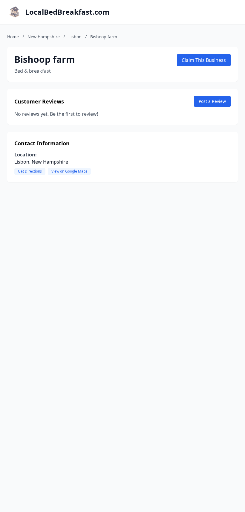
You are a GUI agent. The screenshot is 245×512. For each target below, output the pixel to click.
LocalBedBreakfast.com (67, 12)
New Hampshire (43, 36)
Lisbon (75, 36)
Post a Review (212, 101)
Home (13, 36)
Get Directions (30, 171)
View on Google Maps (69, 171)
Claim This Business (204, 60)
